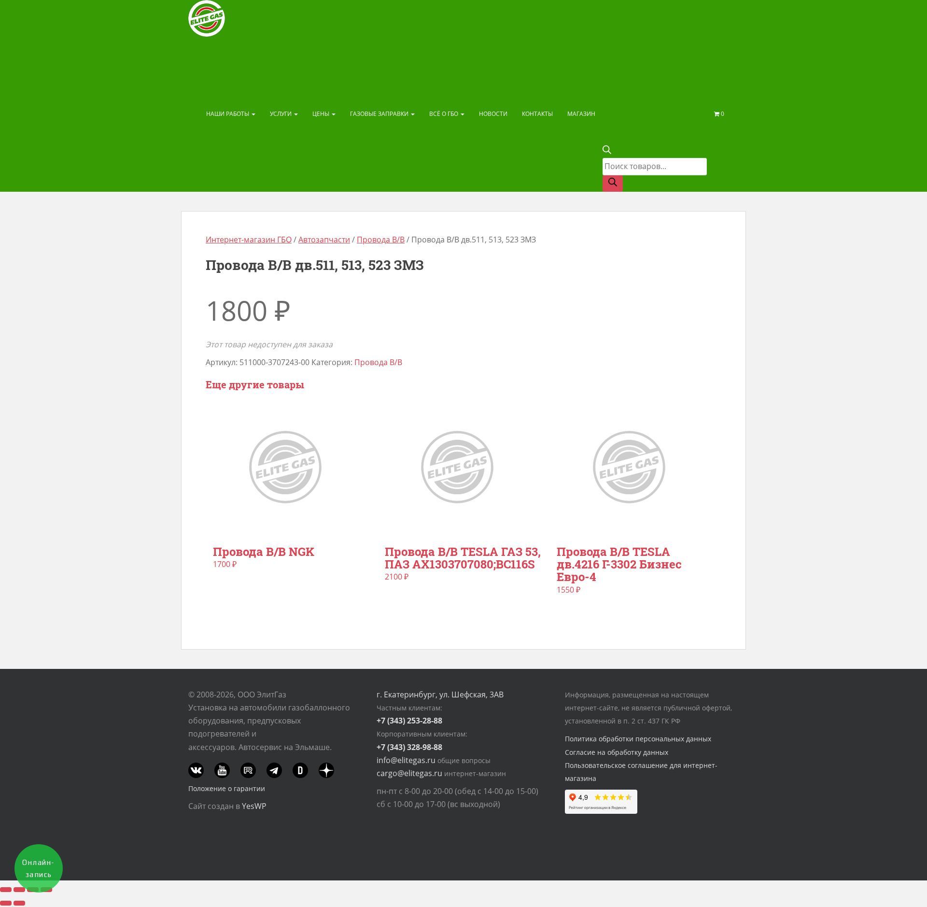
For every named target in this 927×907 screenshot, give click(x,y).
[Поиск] (613, 183)
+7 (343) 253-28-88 (409, 720)
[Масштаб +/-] (6, 889)
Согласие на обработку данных (616, 752)
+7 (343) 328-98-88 (409, 747)
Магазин (581, 114)
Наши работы (228, 114)
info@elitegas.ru (406, 760)
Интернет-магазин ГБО (249, 239)
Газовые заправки (380, 114)
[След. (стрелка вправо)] (19, 903)
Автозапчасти (324, 239)
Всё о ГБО (444, 114)
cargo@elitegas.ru (409, 773)
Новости (493, 114)
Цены (321, 114)
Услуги (281, 114)
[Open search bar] (607, 151)
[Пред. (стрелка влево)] (6, 903)
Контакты (537, 114)
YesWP (254, 806)
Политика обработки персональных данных (638, 738)
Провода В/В (381, 239)
